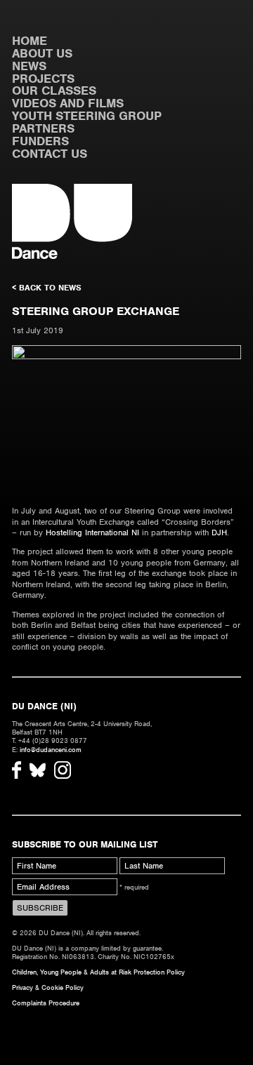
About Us (42, 53)
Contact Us (49, 153)
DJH (219, 532)
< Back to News (47, 287)
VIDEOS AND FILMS (68, 103)
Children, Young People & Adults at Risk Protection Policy (98, 972)
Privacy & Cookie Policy (48, 987)
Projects (43, 78)
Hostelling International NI (92, 532)
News (29, 66)
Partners (43, 128)
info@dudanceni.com (51, 749)
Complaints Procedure (45, 1002)
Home (29, 40)
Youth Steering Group (87, 115)
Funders (40, 141)
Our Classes (54, 90)
